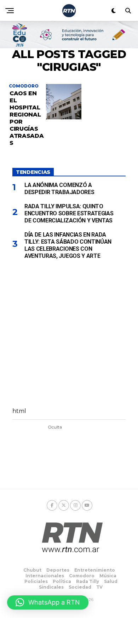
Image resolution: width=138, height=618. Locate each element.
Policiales (36, 581)
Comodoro (81, 575)
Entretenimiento (94, 570)
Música (107, 575)
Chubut (32, 570)
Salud (110, 581)
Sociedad (80, 587)
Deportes (57, 570)
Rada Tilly (87, 581)
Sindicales (51, 587)
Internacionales (44, 575)
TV (99, 587)
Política (62, 581)
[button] (47, 602)
